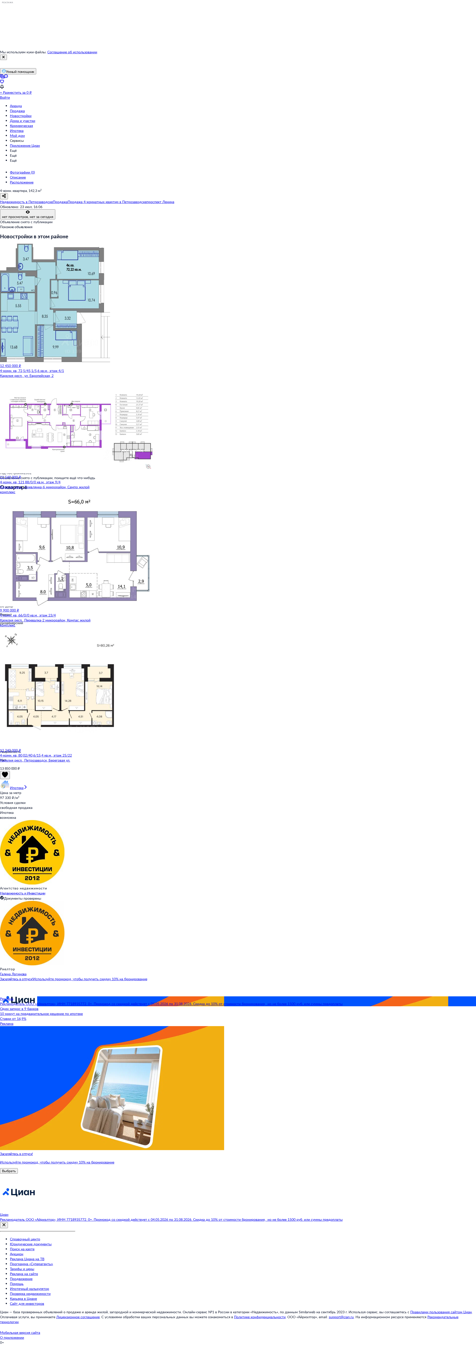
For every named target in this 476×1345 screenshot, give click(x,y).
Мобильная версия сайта (20, 1332)
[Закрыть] (3, 57)
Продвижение (21, 1278)
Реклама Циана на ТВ (27, 1258)
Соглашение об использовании (72, 52)
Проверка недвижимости (30, 1293)
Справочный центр (25, 1239)
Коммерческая (21, 125)
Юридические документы (31, 1244)
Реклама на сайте (24, 1273)
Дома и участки (22, 120)
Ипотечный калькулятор (29, 1288)
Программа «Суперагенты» (31, 1263)
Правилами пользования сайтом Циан (441, 1312)
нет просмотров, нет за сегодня (27, 216)
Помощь (17, 1283)
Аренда (16, 105)
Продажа (17, 110)
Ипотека (17, 130)
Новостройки (20, 115)
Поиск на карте (22, 1249)
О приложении (12, 1337)
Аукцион (16, 1254)
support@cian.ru (341, 1316)
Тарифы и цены (22, 1268)
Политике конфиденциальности (260, 1316)
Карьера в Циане (23, 1298)
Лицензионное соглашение (78, 1316)
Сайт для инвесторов (27, 1303)
